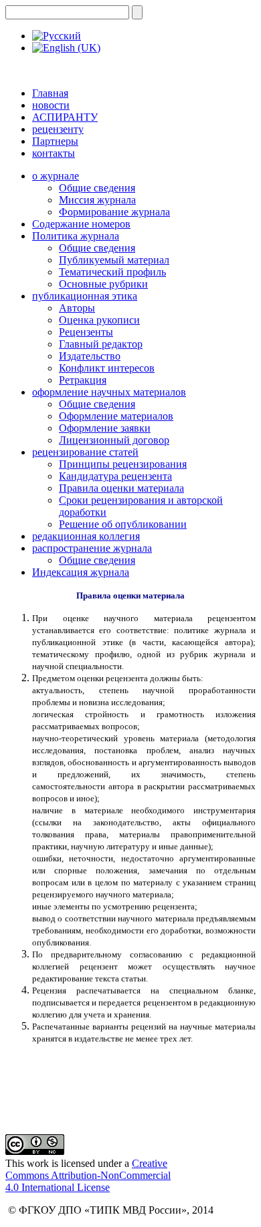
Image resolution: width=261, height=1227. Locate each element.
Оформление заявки (105, 428)
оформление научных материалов (109, 392)
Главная (50, 93)
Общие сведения (97, 187)
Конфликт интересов (107, 368)
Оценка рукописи (99, 320)
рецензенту (58, 129)
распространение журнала (92, 548)
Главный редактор (101, 344)
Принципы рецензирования (123, 464)
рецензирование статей (85, 452)
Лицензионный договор (114, 440)
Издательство (89, 356)
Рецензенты (86, 332)
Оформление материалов (116, 416)
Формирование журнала (114, 212)
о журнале (55, 175)
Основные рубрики (103, 284)
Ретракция (82, 380)
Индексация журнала (80, 572)
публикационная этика (84, 296)
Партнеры (55, 141)
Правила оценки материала (121, 488)
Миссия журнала (97, 200)
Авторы (77, 308)
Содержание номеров (81, 224)
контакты (53, 153)
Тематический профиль (112, 272)
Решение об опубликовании (123, 524)
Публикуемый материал (114, 260)
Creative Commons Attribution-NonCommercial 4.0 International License (88, 1175)
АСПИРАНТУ (65, 117)
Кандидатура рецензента (115, 476)
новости (51, 105)
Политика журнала (75, 236)
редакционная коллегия (86, 536)
